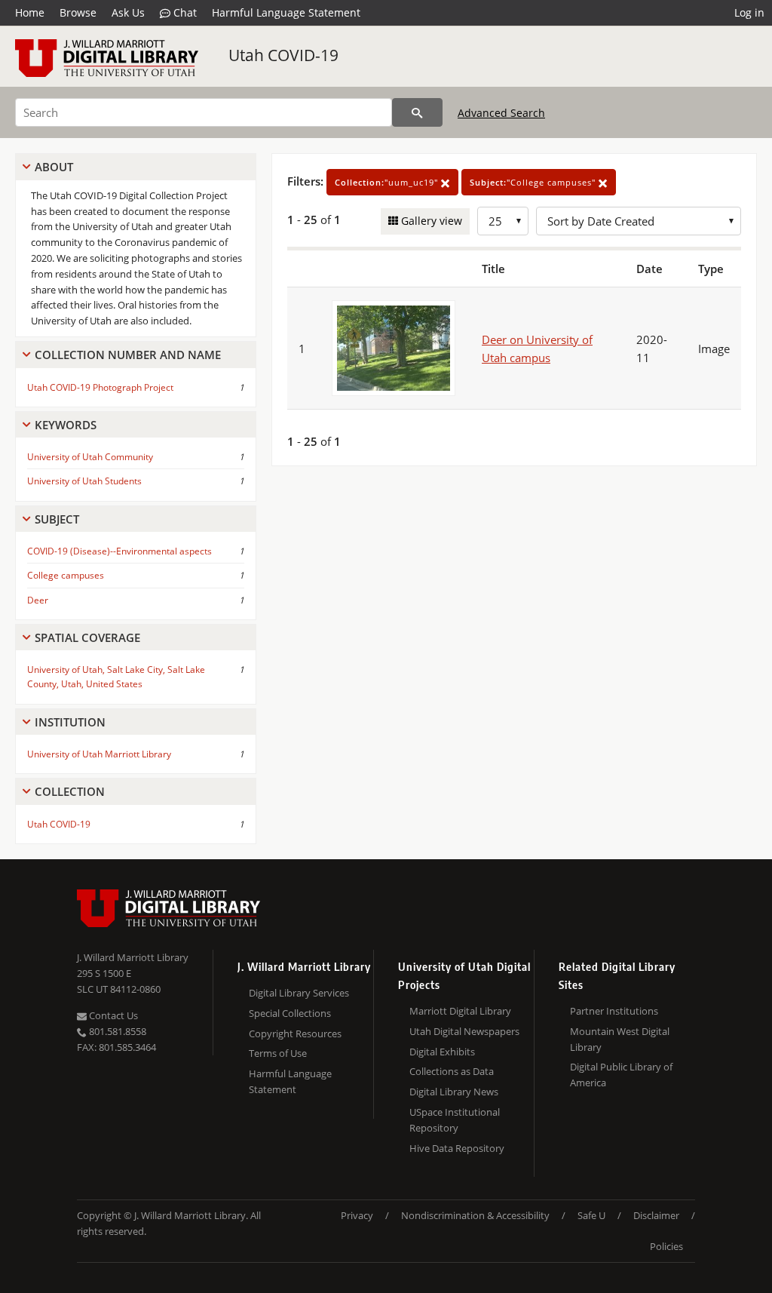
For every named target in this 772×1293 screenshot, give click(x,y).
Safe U (591, 1215)
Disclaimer (656, 1215)
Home (29, 12)
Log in (749, 12)
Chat (183, 12)
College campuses (65, 575)
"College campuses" (534, 182)
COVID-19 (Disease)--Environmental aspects (119, 551)
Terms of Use (278, 1053)
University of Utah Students (84, 481)
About (54, 166)
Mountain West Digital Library (619, 1039)
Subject (57, 519)
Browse (78, 12)
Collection (70, 791)
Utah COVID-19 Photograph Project (100, 387)
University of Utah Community (90, 456)
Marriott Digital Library (460, 1011)
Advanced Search (501, 113)
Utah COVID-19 (283, 55)
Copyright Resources (295, 1033)
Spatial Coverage (87, 637)
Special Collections (290, 1013)
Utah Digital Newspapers (464, 1031)
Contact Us (112, 1015)
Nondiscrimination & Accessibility (475, 1215)
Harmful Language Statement (286, 12)
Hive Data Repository (456, 1148)
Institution (70, 721)
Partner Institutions (614, 1011)
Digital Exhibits (442, 1051)
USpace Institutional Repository (454, 1120)
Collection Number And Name (128, 354)
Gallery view (430, 220)
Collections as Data (451, 1071)
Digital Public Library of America (621, 1074)
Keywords (65, 424)
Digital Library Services (299, 993)
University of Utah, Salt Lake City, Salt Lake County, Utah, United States (116, 676)
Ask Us (128, 12)
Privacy (357, 1215)
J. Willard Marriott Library (132, 957)
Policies (666, 1246)
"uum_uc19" (388, 182)
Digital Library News (453, 1091)
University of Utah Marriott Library (99, 754)
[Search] (417, 112)
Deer (37, 600)
